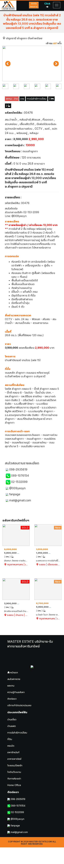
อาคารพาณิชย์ (14, 758)
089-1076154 (19, 475)
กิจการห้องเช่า (14, 778)
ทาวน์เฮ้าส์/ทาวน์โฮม (17, 732)
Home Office (14, 785)
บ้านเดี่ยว (11, 719)
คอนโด (10, 745)
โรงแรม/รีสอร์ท (14, 765)
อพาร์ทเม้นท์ (13, 752)
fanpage (14, 494)
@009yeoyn (17, 488)
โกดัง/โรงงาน (14, 772)
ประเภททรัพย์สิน (17, 712)
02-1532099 (19, 481)
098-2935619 (17, 469)
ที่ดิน (9, 739)
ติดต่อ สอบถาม (34, 5)
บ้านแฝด (11, 726)
